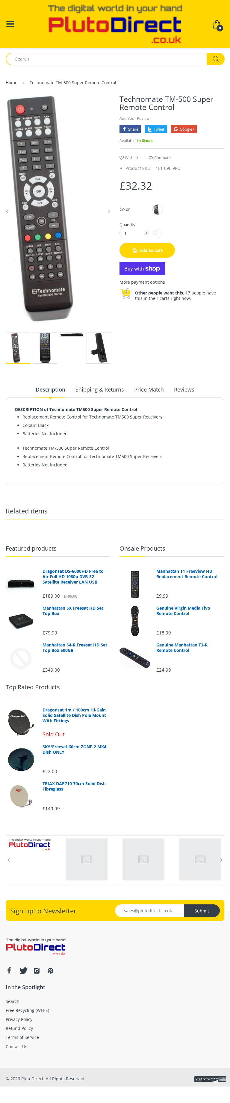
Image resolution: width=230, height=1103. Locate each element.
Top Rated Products (33, 687)
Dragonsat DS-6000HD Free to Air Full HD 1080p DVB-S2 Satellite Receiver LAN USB (73, 577)
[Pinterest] (50, 970)
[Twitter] (22, 970)
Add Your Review (134, 118)
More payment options (142, 282)
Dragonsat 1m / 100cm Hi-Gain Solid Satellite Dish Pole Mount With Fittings (74, 715)
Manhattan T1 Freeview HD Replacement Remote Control (186, 574)
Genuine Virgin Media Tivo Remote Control (183, 610)
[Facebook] (9, 970)
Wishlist (132, 157)
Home (11, 82)
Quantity (127, 224)
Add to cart (151, 250)
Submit (202, 911)
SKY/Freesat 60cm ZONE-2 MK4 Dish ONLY (74, 749)
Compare (162, 157)
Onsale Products (142, 548)
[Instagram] (36, 970)
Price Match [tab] (149, 389)
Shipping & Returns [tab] (99, 389)
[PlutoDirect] (115, 23)
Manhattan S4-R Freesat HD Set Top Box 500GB (75, 647)
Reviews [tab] (184, 389)
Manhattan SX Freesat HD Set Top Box (73, 610)
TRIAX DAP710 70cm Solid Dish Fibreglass (74, 786)
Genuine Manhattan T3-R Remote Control (182, 647)
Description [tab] (50, 389)
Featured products (31, 548)
